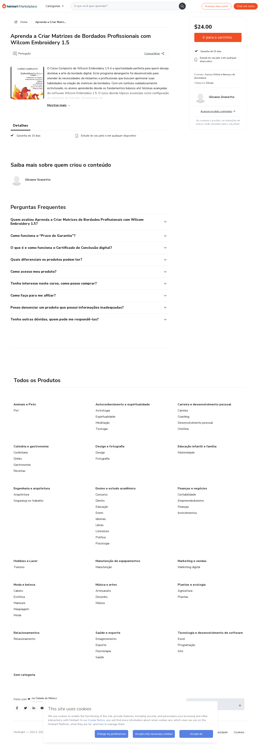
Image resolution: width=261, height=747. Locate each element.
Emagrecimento (106, 639)
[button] (86, 222)
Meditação (103, 423)
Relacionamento (24, 639)
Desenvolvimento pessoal (195, 423)
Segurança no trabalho (28, 501)
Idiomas (101, 519)
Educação (102, 507)
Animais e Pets (25, 404)
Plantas (183, 597)
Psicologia (102, 543)
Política (101, 537)
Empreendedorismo (191, 501)
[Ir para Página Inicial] (21, 6)
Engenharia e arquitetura (32, 488)
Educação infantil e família (197, 446)
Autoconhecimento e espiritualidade (123, 404)
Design (100, 452)
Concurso (102, 494)
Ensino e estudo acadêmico (116, 488)
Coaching (183, 417)
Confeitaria (21, 452)
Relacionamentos (27, 633)
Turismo (19, 567)
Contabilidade (187, 494)
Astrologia (103, 410)
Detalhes (20, 125)
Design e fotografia (110, 446)
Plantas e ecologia (192, 585)
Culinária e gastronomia (31, 446)
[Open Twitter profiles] (25, 708)
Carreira (183, 410)
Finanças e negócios (192, 488)
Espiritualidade (105, 417)
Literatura (102, 531)
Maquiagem (21, 609)
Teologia (102, 429)
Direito (100, 501)
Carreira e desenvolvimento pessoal (204, 404)
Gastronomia (22, 465)
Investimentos (187, 513)
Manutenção (104, 567)
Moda (17, 615)
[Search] (182, 6)
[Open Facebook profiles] (17, 708)
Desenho (102, 597)
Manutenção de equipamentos (118, 561)
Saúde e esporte (108, 633)
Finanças (183, 507)
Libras (100, 525)
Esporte (101, 645)
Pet (16, 410)
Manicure (19, 603)
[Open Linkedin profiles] (34, 708)
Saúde (100, 657)
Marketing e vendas (192, 561)
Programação (186, 645)
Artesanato (103, 591)
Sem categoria (24, 675)
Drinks (18, 459)
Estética (19, 597)
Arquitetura (21, 494)
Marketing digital (189, 567)
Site (180, 651)
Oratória (183, 429)
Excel (181, 639)
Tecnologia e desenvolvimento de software (210, 633)
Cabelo (18, 591)
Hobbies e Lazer (25, 561)
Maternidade (186, 452)
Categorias (53, 6)
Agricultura (185, 591)
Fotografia (102, 459)
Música (100, 603)
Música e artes (106, 585)
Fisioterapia (103, 651)
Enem (99, 513)
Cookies (239, 732)
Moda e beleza (24, 585)
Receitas (19, 471)
